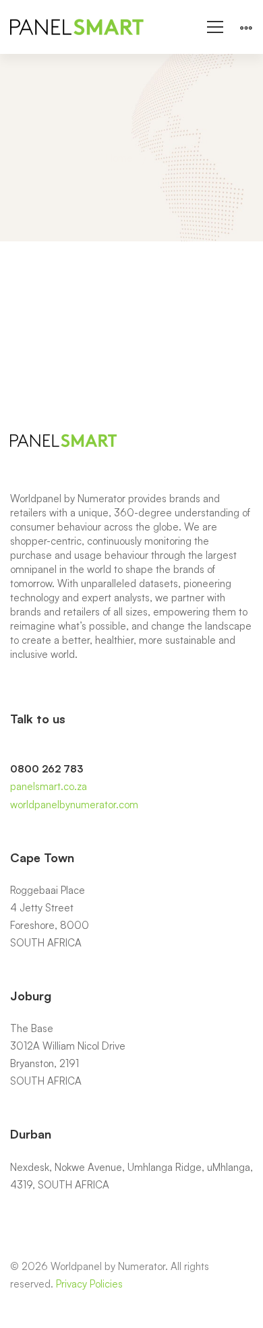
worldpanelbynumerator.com (74, 804)
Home (119, 158)
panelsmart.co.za (48, 786)
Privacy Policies (89, 1283)
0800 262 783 (46, 768)
